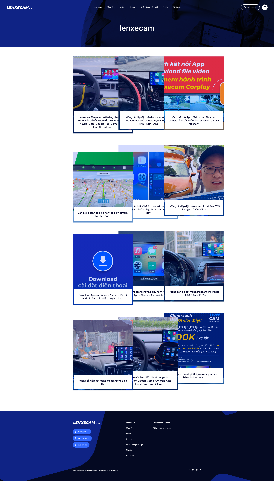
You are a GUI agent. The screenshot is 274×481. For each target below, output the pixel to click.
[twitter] (193, 470)
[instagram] (196, 470)
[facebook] (189, 470)
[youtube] (200, 470)
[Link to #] (265, 7)
